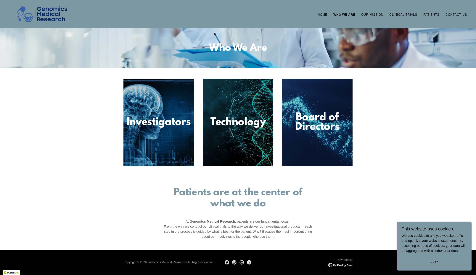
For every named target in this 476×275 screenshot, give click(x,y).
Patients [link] (431, 14)
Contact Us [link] (456, 14)
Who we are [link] (344, 14)
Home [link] (322, 14)
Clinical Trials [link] (403, 14)
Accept (434, 261)
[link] (42, 14)
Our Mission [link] (372, 14)
